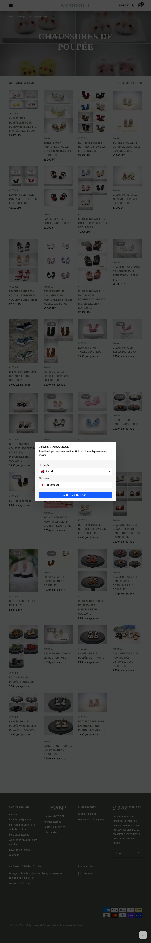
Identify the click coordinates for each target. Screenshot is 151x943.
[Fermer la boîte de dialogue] (113, 445)
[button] (75, 471)
